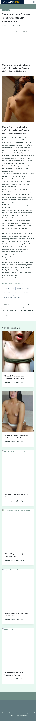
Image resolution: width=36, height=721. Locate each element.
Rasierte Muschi (20, 283)
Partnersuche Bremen (9, 288)
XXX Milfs (17, 297)
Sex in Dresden (17, 292)
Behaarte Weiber (7, 283)
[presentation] (18, 351)
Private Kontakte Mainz (23, 288)
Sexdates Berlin (27, 292)
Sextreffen (5, 10)
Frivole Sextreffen (21, 715)
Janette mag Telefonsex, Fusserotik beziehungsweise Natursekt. (9, 310)
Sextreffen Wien (7, 297)
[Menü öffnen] (33, 2)
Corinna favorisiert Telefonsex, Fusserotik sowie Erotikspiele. (27, 309)
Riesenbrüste (6, 292)
